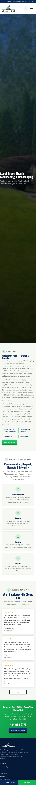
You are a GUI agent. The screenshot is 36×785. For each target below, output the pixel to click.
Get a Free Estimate (9, 442)
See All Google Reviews (18, 692)
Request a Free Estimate (18, 730)
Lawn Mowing (4, 767)
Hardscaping (3, 773)
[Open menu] (31, 8)
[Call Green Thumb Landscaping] (25, 8)
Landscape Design (5, 770)
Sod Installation (5, 779)
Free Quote (27, 782)
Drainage (2, 776)
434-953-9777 (18, 724)
